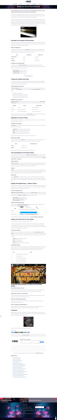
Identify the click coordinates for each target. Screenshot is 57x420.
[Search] (45, 407)
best (28, 66)
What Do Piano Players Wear (6, 400)
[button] (36, 207)
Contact (12, 408)
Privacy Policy (13, 413)
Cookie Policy (13, 410)
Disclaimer (12, 412)
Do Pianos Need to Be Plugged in (35, 400)
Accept (28, 212)
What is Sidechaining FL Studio (27, 408)
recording (44, 193)
